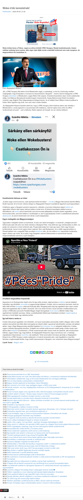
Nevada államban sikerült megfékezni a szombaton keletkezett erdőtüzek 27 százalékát (35, 476)
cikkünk (62, 302)
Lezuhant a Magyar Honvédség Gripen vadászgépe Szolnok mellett (28, 470)
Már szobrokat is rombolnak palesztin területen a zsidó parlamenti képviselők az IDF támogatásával (39, 457)
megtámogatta (70, 313)
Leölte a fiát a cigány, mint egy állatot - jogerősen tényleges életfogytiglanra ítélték (33, 422)
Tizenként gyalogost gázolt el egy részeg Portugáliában (24, 435)
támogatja (19, 306)
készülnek (39, 231)
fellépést (14, 330)
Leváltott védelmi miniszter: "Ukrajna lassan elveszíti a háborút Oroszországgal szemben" (35, 394)
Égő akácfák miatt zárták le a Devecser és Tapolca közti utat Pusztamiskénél (31, 433)
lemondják (24, 304)
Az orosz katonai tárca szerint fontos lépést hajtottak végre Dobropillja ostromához (33, 437)
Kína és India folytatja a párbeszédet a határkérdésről (23, 381)
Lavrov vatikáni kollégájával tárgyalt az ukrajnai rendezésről (25, 420)
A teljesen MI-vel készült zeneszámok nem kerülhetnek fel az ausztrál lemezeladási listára (35, 463)
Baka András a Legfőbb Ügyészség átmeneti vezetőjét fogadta (26, 450)
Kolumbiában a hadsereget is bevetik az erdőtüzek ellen (24, 439)
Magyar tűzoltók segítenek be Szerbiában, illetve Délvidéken (25, 383)
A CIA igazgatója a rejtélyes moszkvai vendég (20, 407)
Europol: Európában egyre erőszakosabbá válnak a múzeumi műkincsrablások (32, 483)
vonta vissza (54, 311)
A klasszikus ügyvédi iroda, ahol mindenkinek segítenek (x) (25, 411)
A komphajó (9, 459)
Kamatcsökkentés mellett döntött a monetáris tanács (23, 428)
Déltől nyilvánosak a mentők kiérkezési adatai (20, 452)
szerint (17, 211)
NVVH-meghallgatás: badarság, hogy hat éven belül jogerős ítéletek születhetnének (33, 426)
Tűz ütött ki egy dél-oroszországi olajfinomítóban (21, 478)
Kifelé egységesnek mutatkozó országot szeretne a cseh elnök (26, 396)
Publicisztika (7, 11)
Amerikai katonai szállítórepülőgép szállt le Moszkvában (24, 454)
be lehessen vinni (48, 326)
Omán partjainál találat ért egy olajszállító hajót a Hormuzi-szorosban (28, 474)
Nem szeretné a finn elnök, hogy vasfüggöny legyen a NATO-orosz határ (30, 385)
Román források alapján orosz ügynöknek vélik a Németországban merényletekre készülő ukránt (38, 392)
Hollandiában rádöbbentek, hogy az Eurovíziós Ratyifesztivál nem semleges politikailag (34, 379)
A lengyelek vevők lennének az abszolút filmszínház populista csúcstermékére (31, 418)
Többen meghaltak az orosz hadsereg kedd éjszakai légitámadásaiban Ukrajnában (33, 472)
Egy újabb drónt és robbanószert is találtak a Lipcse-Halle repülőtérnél (29, 461)
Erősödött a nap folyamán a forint (16, 405)
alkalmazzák (7, 216)
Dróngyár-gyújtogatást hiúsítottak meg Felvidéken (22, 415)
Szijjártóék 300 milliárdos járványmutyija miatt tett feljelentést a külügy (29, 446)
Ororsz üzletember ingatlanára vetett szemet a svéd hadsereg (26, 431)
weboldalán (13, 96)
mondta (51, 202)
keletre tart (69, 207)
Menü (11, 497)
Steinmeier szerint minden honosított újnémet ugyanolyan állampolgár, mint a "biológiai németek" (38, 409)
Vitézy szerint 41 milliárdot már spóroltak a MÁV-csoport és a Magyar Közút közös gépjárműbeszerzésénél (41, 424)
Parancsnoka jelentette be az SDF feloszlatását (21, 374)
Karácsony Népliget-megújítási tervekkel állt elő (21, 441)
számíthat (25, 335)
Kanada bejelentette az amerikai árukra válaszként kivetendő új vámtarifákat (31, 398)
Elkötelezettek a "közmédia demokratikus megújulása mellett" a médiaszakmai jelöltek (34, 444)
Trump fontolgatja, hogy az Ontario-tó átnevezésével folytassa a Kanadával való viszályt (35, 413)
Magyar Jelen (18, 342)
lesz (59, 231)
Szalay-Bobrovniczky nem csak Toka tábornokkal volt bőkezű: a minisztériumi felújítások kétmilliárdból (40, 376)
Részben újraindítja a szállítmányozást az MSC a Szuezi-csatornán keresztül (31, 481)
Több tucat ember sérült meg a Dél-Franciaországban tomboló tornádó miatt (31, 448)
